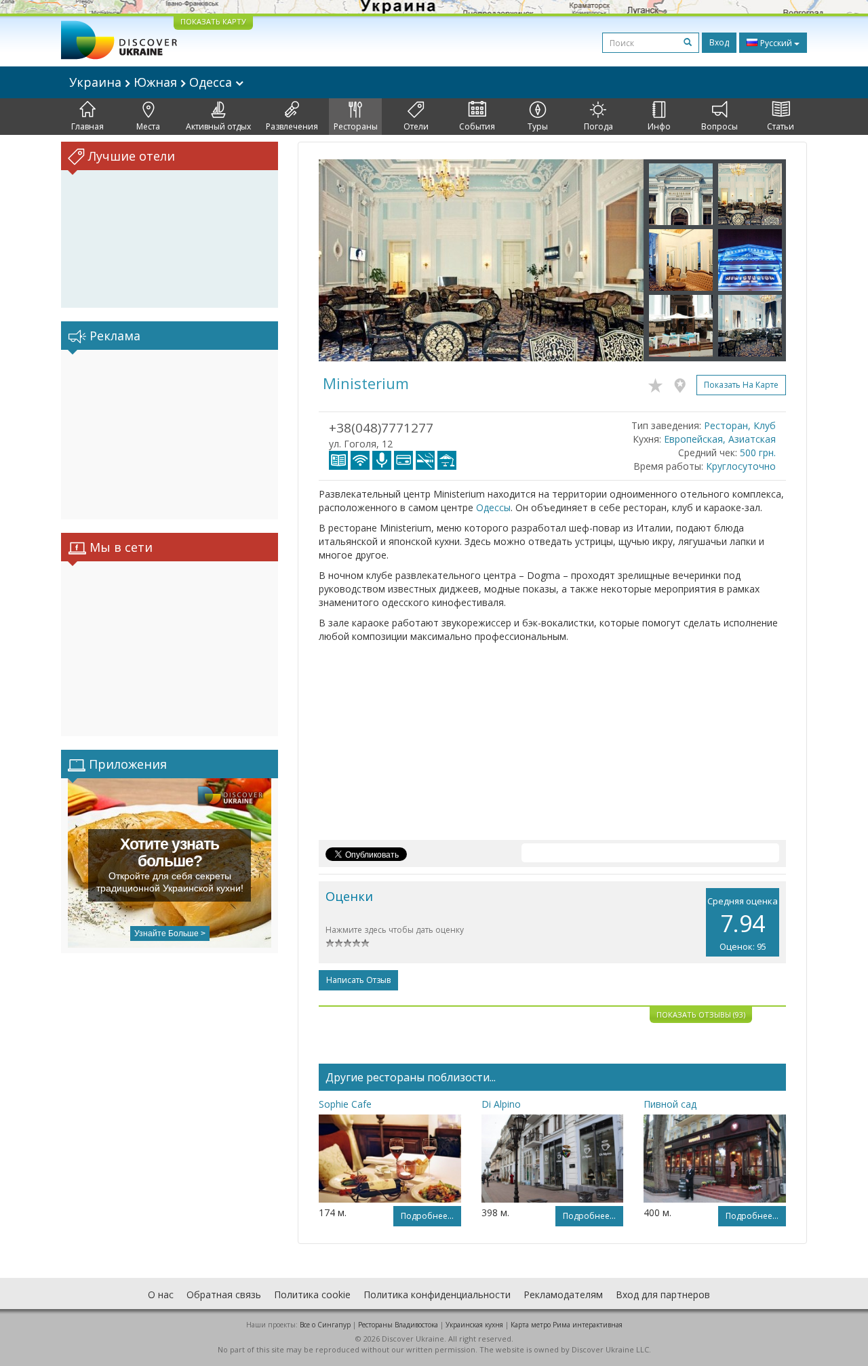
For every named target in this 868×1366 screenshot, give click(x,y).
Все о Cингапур (325, 1324)
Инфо (659, 126)
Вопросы (719, 126)
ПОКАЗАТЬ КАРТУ (213, 21)
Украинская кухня (474, 1324)
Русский (776, 43)
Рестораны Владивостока (398, 1324)
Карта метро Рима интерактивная (567, 1324)
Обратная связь (223, 1294)
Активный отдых (218, 126)
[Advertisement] (169, 434)
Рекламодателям (563, 1294)
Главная (87, 126)
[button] (343, 260)
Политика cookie (312, 1294)
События (477, 126)
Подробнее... (427, 1216)
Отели (416, 126)
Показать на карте (741, 384)
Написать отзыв (358, 980)
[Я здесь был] (683, 383)
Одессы (493, 507)
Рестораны (356, 126)
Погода (598, 126)
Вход (719, 42)
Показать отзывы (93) (700, 1014)
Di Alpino (501, 1104)
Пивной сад (670, 1104)
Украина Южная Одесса (152, 82)
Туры (538, 126)
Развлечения (292, 126)
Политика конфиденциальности (437, 1294)
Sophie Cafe (345, 1104)
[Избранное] (659, 383)
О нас (161, 1294)
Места (148, 126)
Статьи (780, 126)
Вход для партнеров (663, 1294)
